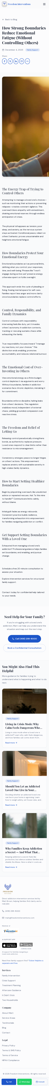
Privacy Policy (8, 1045)
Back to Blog (11, 19)
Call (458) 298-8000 (26, 638)
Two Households (10, 1000)
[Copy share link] (27, 61)
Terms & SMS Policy (11, 1050)
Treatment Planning (11, 985)
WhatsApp (26, 1082)
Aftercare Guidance (11, 990)
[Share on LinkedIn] (16, 61)
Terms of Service (10, 1055)
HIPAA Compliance (10, 1060)
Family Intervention (11, 975)
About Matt (7, 1013)
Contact (6, 1032)
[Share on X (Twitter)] (10, 61)
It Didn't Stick (8, 995)
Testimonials (8, 1023)
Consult (41, 1082)
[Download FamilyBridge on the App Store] (9, 946)
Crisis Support (9, 980)
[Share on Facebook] (4, 61)
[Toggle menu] (44, 4)
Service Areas (8, 1018)
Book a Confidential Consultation (24, 648)
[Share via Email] (21, 61)
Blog (4, 1027)
